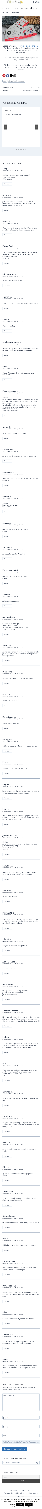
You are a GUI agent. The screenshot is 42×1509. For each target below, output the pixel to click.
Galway (7, 89)
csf (4, 81)
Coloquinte (7, 1216)
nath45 (5, 739)
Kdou (4, 1167)
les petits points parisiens (16, 81)
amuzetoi (6, 890)
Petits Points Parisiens (29, 46)
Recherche (38, 1463)
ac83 (4, 169)
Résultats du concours (31, 89)
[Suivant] (36, 127)
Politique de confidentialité (14, 1493)
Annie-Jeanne (8, 962)
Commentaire (8, 1395)
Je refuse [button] (28, 1504)
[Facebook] (7, 75)
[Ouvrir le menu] (4, 2)
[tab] (16, 149)
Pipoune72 (7, 913)
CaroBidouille (8, 1261)
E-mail (6, 1427)
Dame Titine (8, 1286)
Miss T (5, 694)
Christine (6, 449)
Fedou (5, 221)
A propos (21, 1496)
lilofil (6, 12)
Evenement (6, 5)
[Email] (14, 75)
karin (4, 1037)
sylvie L (5, 939)
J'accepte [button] (19, 1504)
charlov (5, 297)
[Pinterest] (4, 75)
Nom (5, 1418)
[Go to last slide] (5, 127)
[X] (11, 75)
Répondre (7, 184)
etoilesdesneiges (10, 342)
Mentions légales (32, 1493)
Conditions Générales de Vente (21, 1490)
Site (4, 1436)
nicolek (5, 497)
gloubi (5, 427)
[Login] (33, 2)
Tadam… (8, 110)
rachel (5, 1239)
